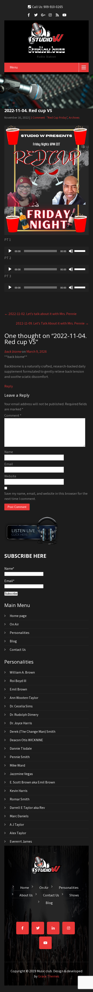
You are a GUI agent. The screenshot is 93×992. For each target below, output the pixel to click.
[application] (46, 251)
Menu (14, 67)
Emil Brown (18, 689)
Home (24, 887)
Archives (74, 117)
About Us (26, 894)
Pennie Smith (20, 757)
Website (10, 476)
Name (8, 452)
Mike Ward (17, 765)
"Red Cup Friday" (57, 117)
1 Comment (38, 117)
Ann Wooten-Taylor (24, 697)
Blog (13, 641)
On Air (14, 624)
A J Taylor (17, 824)
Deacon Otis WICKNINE (26, 740)
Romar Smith (19, 799)
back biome (12, 351)
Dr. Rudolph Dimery (24, 714)
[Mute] (71, 251)
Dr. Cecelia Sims (21, 706)
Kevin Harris (18, 790)
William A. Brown (22, 672)
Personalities (19, 632)
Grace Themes (48, 976)
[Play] (10, 251)
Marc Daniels (19, 816)
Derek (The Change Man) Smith (32, 731)
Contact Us (18, 649)
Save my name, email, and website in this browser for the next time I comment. (46, 496)
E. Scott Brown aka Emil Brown (32, 782)
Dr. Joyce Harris (21, 723)
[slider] (80, 251)
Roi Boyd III (18, 681)
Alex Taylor (18, 833)
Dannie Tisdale (21, 748)
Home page (18, 615)
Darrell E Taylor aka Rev (27, 807)
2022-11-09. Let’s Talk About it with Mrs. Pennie (52, 323)
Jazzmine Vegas (21, 774)
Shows (74, 894)
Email (8, 464)
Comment (12, 415)
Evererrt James (21, 841)
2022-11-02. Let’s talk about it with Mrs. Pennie (40, 314)
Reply (8, 386)
